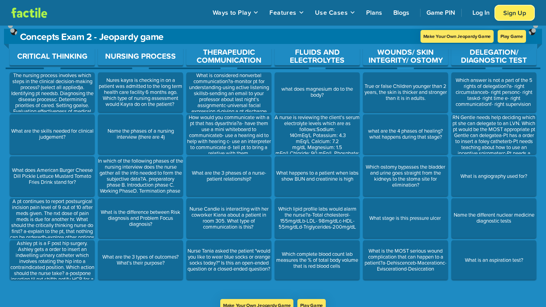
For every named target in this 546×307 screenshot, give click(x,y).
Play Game (511, 36)
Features (283, 12)
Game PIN (440, 12)
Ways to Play (232, 12)
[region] (273, 162)
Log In (481, 12)
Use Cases (331, 12)
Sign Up (514, 12)
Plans (374, 12)
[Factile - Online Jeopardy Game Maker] (29, 13)
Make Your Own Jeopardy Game (457, 36)
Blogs (401, 12)
